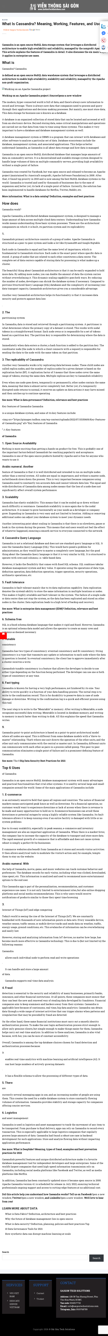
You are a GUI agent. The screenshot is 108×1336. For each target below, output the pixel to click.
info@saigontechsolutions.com (83, 1306)
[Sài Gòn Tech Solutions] (54, 6)
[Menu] (3, 6)
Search (5, 1252)
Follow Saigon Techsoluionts (16, 30)
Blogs (5, 20)
